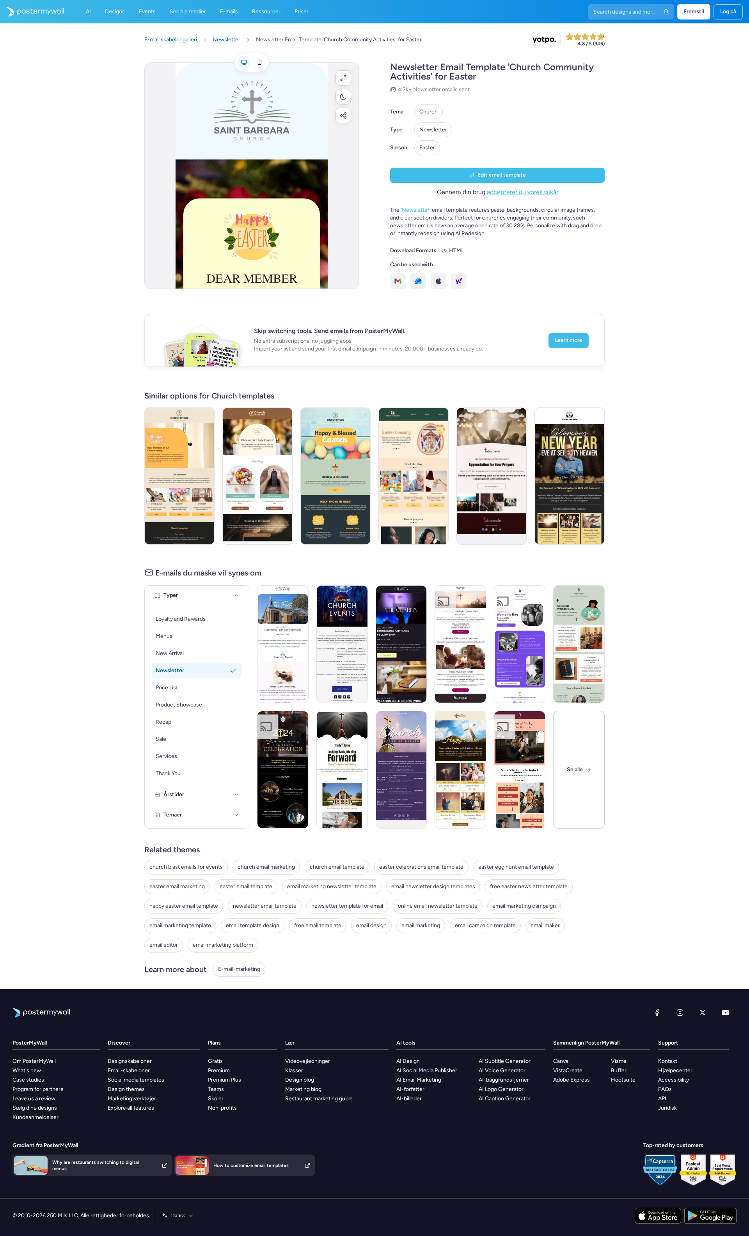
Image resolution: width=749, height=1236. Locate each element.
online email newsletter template (437, 906)
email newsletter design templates (433, 886)
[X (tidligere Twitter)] (702, 1012)
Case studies (28, 1080)
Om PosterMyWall (34, 1061)
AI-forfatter (410, 1089)
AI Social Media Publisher (426, 1070)
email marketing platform (223, 945)
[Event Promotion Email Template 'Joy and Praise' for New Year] (283, 770)
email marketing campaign (524, 906)
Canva (560, 1061)
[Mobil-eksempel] (259, 62)
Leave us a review (33, 1098)
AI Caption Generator (505, 1098)
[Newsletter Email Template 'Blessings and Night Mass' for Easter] (413, 476)
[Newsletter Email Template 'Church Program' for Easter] (179, 476)
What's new (26, 1070)
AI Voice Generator (502, 1070)
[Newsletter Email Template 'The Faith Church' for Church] (283, 644)
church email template (337, 867)
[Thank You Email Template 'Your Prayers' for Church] (491, 476)
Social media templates (136, 1080)
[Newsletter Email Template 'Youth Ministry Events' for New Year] (342, 770)
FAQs (665, 1089)
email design (371, 925)
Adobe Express (571, 1080)
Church (428, 111)
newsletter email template (264, 906)
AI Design (408, 1061)
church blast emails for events (186, 867)
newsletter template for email (347, 906)
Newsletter (433, 129)
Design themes (126, 1089)
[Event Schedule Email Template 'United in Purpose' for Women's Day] (519, 770)
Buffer (619, 1070)
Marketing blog (303, 1089)
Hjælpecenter (675, 1070)
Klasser (294, 1070)
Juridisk (667, 1108)
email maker (545, 925)
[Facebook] (657, 1012)
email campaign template (485, 925)
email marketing (420, 925)
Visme (619, 1061)
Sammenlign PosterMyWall (586, 1042)
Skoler (216, 1098)
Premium (219, 1070)
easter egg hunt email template (516, 867)
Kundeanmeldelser (35, 1117)
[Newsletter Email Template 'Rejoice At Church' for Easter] (335, 476)
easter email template (246, 886)
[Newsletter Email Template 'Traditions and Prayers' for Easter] (257, 476)
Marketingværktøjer (132, 1098)
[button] (343, 78)
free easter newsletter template (529, 886)
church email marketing (266, 867)
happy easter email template (183, 906)
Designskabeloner (130, 1061)
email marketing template (180, 925)
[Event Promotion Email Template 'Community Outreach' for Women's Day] (519, 644)
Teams (216, 1089)
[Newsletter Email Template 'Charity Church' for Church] (401, 644)
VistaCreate (567, 1070)
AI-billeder (409, 1098)
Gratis (215, 1061)
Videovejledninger (307, 1061)
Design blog (299, 1080)
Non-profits (222, 1108)
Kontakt (667, 1061)
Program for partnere (38, 1089)
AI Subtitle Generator (505, 1061)
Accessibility (673, 1080)
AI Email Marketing (418, 1080)
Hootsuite (623, 1080)
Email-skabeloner (129, 1070)
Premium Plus (224, 1080)
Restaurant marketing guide (319, 1098)
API (662, 1098)
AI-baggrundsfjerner (504, 1080)
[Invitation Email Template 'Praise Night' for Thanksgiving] (460, 644)
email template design (252, 925)
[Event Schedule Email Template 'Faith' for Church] (401, 770)
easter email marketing (177, 886)
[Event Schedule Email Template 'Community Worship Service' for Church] (342, 644)
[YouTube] (725, 1012)
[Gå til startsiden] (32, 11)
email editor (163, 945)
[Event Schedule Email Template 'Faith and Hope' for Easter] (460, 770)
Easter (427, 147)
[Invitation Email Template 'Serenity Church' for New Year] (569, 476)
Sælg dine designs (34, 1108)
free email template (317, 925)
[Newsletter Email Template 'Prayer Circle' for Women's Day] (579, 644)
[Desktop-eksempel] (244, 62)
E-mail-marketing (239, 969)
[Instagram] (680, 1012)
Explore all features (131, 1108)
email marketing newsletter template (331, 886)
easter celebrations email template (421, 867)
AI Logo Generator (501, 1089)
